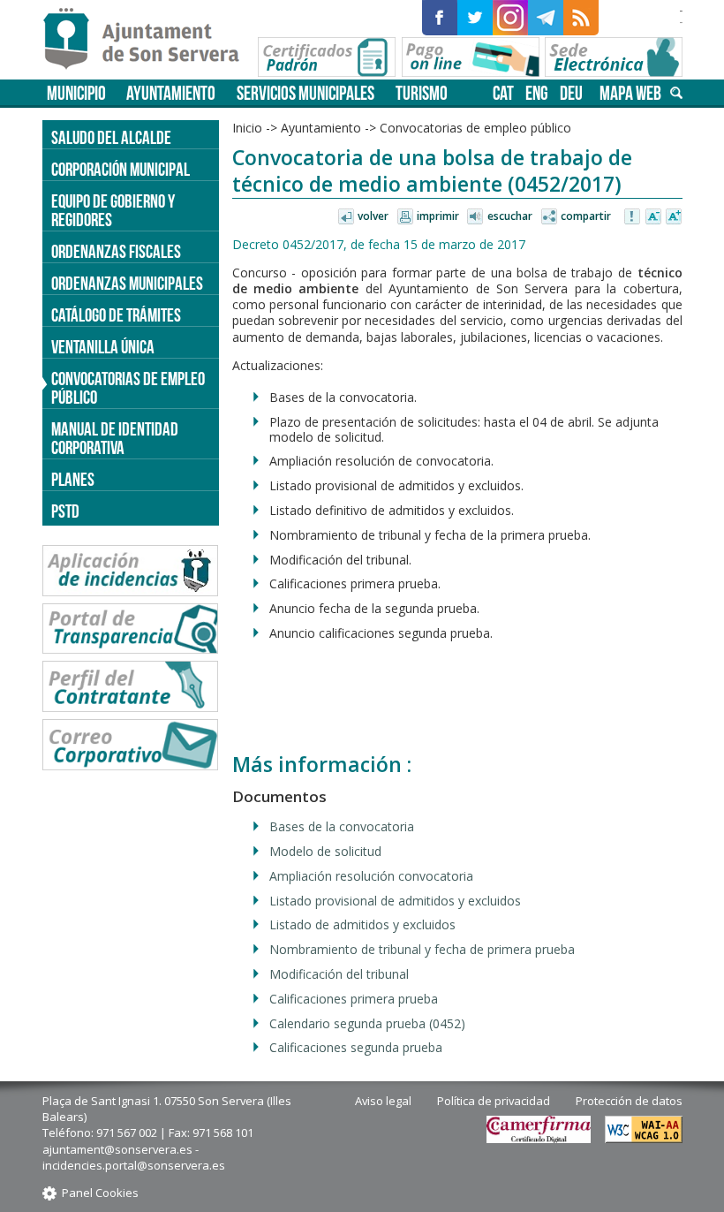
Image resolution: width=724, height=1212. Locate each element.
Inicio (247, 127)
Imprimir (438, 215)
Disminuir (653, 217)
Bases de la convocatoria (341, 826)
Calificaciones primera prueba (353, 998)
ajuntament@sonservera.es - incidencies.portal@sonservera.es (133, 1157)
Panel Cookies (100, 1193)
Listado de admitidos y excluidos (362, 924)
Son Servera (148, 40)
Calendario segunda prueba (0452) (367, 1023)
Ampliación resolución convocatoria (371, 875)
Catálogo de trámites (116, 315)
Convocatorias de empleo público (128, 387)
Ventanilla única (103, 347)
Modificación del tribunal (339, 974)
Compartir (586, 215)
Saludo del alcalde (111, 137)
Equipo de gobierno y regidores (113, 210)
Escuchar (509, 215)
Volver (373, 215)
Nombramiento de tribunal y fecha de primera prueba (422, 949)
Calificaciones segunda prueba (355, 1047)
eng (536, 93)
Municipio (76, 93)
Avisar (633, 217)
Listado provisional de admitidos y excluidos (395, 900)
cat (503, 93)
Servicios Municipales (305, 93)
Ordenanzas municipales (127, 283)
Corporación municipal (120, 169)
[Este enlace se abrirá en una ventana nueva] (439, 17)
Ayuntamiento (170, 93)
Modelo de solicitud (325, 851)
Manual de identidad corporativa (114, 438)
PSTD (65, 511)
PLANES (72, 479)
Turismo (422, 93)
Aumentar (674, 217)
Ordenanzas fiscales (116, 251)
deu (571, 93)
